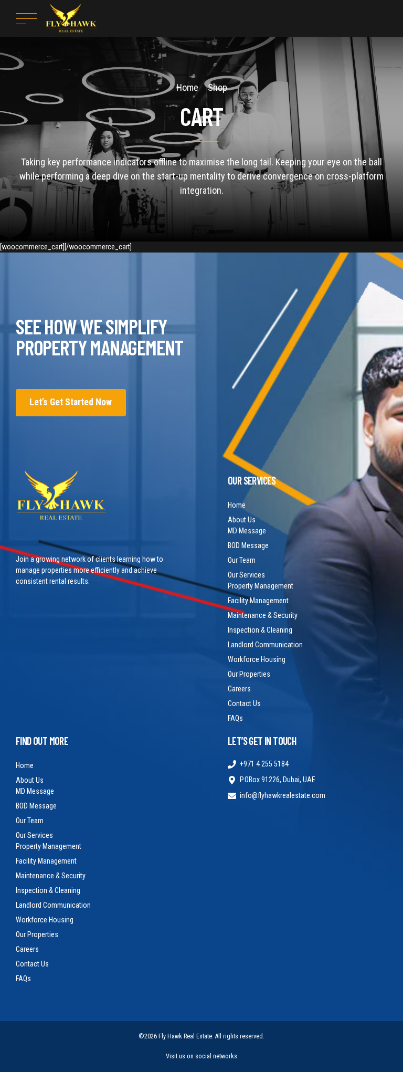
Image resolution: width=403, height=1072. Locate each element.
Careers (239, 689)
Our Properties (249, 674)
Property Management (260, 586)
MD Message (247, 531)
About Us (242, 520)
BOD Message (248, 545)
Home (187, 87)
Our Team (242, 560)
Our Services (246, 575)
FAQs (235, 718)
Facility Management (258, 600)
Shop (217, 87)
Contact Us (244, 703)
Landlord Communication (265, 644)
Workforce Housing (256, 659)
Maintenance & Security (263, 615)
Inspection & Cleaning (260, 630)
